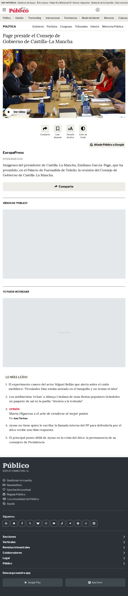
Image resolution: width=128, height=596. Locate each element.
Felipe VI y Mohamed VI (60, 2)
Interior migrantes (81, 2)
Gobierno (38, 26)
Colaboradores (12, 552)
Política (7, 17)
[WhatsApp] (86, 523)
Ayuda (10, 503)
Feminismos (70, 17)
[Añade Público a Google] (6, 523)
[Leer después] (58, 129)
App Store (97, 582)
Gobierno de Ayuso (27, 2)
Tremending (34, 17)
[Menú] (4, 10)
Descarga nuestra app (16, 573)
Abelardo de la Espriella (102, 2)
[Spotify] (78, 523)
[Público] (58, 10)
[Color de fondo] (83, 129)
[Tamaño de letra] (70, 129)
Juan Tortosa (21, 418)
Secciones (9, 536)
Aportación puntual (18, 489)
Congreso (66, 26)
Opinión (19, 17)
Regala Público (16, 494)
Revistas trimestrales (16, 547)
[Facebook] (22, 523)
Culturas (123, 17)
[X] (30, 523)
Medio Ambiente (91, 17)
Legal (6, 558)
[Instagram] (46, 523)
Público (16, 466)
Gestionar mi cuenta (19, 480)
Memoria (109, 17)
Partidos (52, 26)
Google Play (34, 582)
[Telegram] (70, 523)
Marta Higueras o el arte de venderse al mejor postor (48, 413)
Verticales (9, 542)
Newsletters (14, 485)
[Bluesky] (38, 523)
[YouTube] (54, 523)
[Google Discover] (14, 523)
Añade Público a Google (109, 144)
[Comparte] (45, 129)
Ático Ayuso (42, 2)
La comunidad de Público (23, 499)
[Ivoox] (94, 523)
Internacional (53, 17)
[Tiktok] (62, 523)
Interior (95, 26)
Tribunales (81, 26)
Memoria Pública (112, 26)
